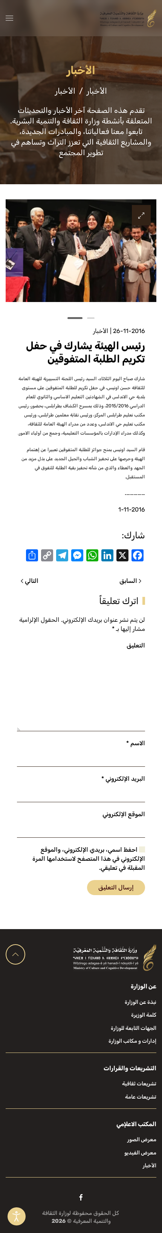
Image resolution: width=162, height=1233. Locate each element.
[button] (9, 18)
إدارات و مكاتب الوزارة (132, 1041)
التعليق (136, 645)
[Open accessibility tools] (17, 1216)
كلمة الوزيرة (143, 1015)
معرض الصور (141, 1139)
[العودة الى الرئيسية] (128, 18)
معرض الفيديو (140, 1153)
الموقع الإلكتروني (123, 814)
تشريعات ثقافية (139, 1083)
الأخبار (101, 330)
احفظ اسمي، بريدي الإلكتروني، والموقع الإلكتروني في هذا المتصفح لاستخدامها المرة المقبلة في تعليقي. (88, 858)
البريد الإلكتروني (123, 778)
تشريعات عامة (140, 1097)
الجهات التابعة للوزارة (133, 1028)
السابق (128, 580)
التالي (31, 580)
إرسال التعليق (116, 887)
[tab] (91, 318)
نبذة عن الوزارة (140, 1002)
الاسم (135, 743)
